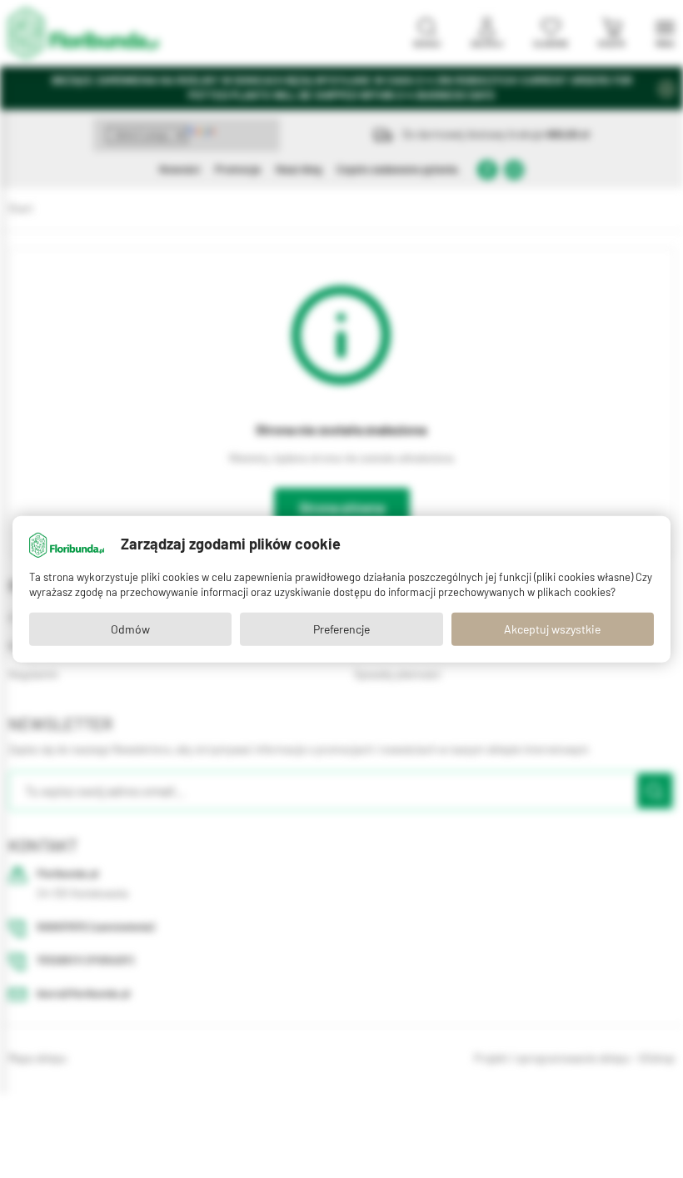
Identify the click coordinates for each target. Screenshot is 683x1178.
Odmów (130, 629)
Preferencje (341, 629)
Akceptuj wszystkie (552, 629)
